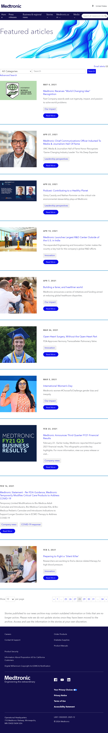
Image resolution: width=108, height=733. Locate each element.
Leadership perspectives (56, 159)
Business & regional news (32, 16)
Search (91, 71)
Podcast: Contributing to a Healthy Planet (65, 191)
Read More (50, 115)
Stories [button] (49, 14)
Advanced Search (8, 75)
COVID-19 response (31, 524)
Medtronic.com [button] (62, 16)
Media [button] (76, 14)
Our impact (50, 109)
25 (66, 599)
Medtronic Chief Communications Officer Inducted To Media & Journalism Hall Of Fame (72, 142)
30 (89, 599)
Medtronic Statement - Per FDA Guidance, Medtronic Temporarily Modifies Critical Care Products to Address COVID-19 (29, 495)
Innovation (50, 255)
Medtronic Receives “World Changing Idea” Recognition (66, 92)
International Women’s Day (57, 386)
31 (93, 599)
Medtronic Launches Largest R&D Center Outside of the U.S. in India (71, 238)
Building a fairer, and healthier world (63, 287)
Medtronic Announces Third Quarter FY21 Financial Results (71, 436)
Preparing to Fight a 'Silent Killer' (61, 556)
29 (84, 599)
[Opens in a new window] (55, 680)
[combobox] (101, 6)
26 (70, 599)
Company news (52, 460)
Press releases (13, 16)
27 (75, 599)
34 (102, 599)
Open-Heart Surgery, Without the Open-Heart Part (70, 337)
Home (3, 16)
